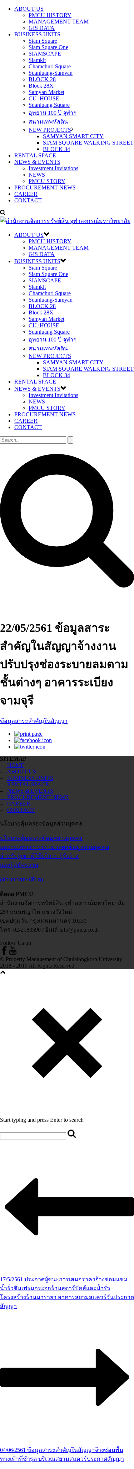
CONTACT (28, 200)
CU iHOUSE (44, 98)
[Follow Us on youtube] (13, 953)
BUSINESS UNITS (37, 34)
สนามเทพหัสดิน (48, 122)
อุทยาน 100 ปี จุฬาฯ (52, 113)
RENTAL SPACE (35, 155)
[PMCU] (65, 221)
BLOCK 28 (42, 79)
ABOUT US (29, 9)
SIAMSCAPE (45, 54)
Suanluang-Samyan (51, 73)
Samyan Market (46, 92)
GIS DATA (42, 28)
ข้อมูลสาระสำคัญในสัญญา (34, 721)
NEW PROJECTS (50, 130)
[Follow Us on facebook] (4, 953)
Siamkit (37, 60)
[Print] (28, 734)
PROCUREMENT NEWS (45, 187)
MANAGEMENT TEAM (59, 22)
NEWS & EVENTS (37, 162)
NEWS (37, 175)
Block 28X (41, 86)
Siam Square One (48, 47)
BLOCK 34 (56, 149)
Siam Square (43, 41)
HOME (15, 765)
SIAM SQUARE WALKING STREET (88, 143)
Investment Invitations (53, 168)
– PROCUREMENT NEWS (34, 797)
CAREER (26, 194)
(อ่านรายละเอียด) (21, 879)
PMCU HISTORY (50, 15)
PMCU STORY (47, 181)
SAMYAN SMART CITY (73, 136)
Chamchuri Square (50, 66)
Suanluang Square (49, 105)
